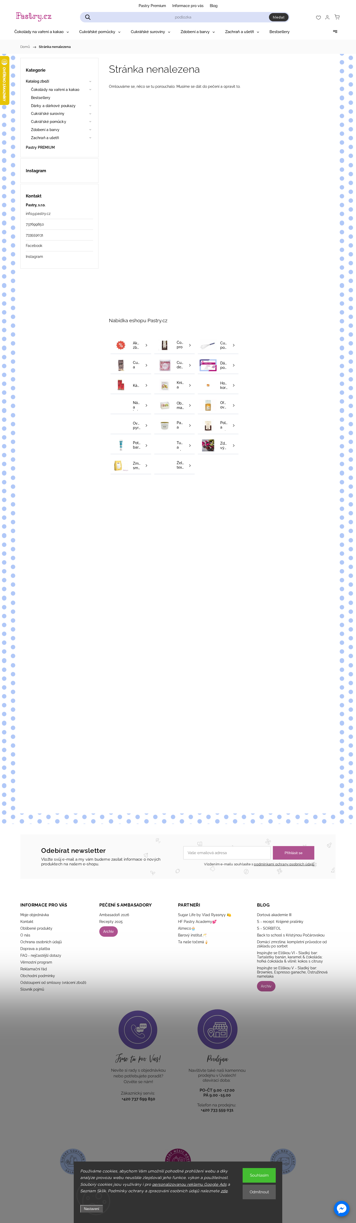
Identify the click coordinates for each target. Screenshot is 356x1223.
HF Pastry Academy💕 (197, 922)
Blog (214, 6)
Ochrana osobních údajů (41, 942)
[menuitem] (41, 32)
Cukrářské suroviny (47, 113)
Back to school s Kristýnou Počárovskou (290, 935)
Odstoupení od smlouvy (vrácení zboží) (53, 982)
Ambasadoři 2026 (114, 915)
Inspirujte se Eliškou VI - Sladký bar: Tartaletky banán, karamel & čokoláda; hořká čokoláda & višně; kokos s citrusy (290, 957)
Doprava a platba (35, 949)
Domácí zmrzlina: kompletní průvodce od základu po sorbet (292, 944)
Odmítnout (259, 1192)
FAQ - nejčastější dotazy (40, 955)
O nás (25, 935)
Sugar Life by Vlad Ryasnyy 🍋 (204, 915)
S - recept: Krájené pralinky (280, 922)
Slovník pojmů (32, 989)
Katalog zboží (37, 81)
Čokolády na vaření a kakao (55, 90)
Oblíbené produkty (36, 928)
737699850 (35, 224)
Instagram (34, 256)
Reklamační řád (33, 969)
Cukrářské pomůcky (48, 122)
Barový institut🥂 (192, 935)
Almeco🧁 (186, 928)
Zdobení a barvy (45, 130)
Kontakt (26, 922)
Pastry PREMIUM (40, 147)
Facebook (34, 246)
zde (224, 1191)
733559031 (34, 235)
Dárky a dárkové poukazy (53, 106)
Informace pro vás (188, 6)
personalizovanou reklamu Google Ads (189, 1184)
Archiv (108, 931)
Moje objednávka (34, 915)
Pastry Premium (152, 6)
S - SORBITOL (269, 928)
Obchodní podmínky (37, 976)
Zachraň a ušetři (45, 138)
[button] (341, 1208)
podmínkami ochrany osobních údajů (284, 864)
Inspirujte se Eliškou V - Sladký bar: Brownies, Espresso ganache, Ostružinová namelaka (292, 972)
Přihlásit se (294, 853)
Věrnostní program (36, 962)
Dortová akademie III (274, 915)
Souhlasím (259, 1175)
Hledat (279, 17)
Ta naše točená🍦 (193, 942)
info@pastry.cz (38, 214)
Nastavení (91, 1209)
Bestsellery (40, 98)
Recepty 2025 (111, 922)
